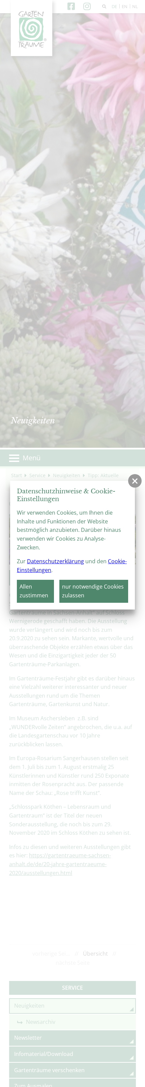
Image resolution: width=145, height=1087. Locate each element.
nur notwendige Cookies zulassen (93, 591)
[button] (135, 481)
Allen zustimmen (34, 591)
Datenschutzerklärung (55, 561)
